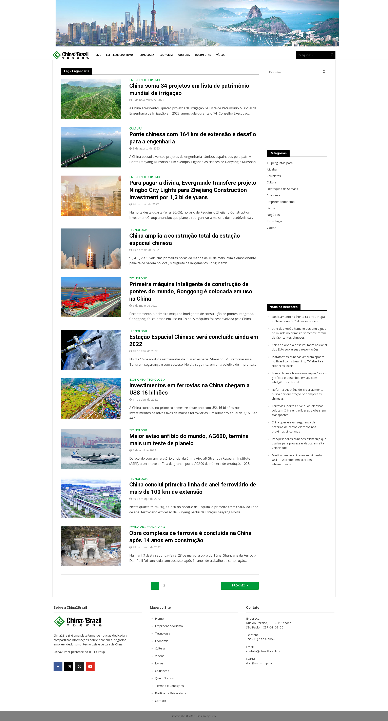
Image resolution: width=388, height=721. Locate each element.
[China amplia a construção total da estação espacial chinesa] (91, 248)
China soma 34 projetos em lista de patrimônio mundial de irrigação (189, 89)
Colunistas (203, 54)
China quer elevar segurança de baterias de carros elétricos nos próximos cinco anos (294, 426)
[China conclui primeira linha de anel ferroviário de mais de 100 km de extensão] (91, 497)
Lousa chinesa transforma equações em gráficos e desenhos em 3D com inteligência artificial (299, 377)
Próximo (238, 585)
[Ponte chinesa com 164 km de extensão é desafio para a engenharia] (91, 147)
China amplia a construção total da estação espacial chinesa (184, 239)
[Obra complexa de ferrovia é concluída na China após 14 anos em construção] (91, 545)
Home (97, 54)
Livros (159, 663)
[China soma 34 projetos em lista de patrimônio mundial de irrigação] (91, 98)
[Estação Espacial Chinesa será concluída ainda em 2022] (91, 349)
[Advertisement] (297, 113)
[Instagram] (68, 666)
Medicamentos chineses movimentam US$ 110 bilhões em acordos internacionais (298, 459)
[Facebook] (58, 666)
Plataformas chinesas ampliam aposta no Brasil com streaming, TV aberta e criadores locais (298, 361)
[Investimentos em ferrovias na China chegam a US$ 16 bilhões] (91, 398)
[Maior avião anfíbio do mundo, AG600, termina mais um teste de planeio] (91, 448)
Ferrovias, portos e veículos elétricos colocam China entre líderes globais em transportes (299, 410)
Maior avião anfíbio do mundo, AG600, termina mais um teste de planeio (189, 440)
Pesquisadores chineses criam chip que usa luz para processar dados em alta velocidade (299, 443)
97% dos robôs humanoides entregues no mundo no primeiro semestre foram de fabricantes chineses (299, 332)
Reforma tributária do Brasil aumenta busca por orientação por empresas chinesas (297, 393)
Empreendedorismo (119, 54)
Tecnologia (146, 54)
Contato (160, 701)
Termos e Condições (169, 686)
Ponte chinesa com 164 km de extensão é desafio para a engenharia (192, 138)
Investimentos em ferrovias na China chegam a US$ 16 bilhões (189, 389)
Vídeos (220, 54)
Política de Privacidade (170, 693)
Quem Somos (164, 678)
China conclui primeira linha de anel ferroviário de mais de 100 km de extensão (192, 488)
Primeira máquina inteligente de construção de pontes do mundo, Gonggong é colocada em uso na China (190, 291)
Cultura (184, 54)
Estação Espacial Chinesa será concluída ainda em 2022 (193, 340)
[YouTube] (90, 666)
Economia (166, 54)
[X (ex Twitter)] (79, 666)
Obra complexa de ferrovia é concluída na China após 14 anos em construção (190, 537)
